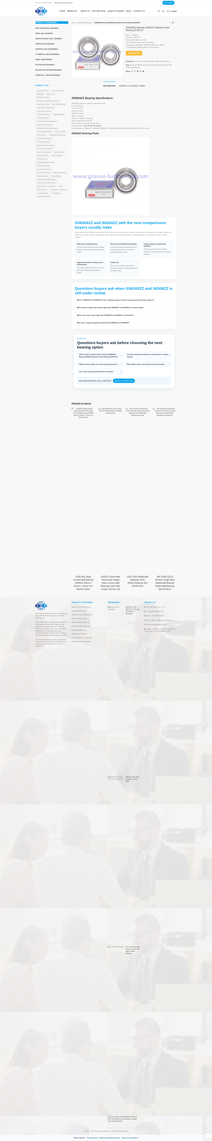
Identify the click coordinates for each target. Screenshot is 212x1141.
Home (74, 23)
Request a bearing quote (124, 381)
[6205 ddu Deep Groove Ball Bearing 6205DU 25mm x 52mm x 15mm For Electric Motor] (83, 491)
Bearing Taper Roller (43, 104)
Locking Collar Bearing (44, 152)
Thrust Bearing (56, 193)
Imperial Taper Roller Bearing (46, 145)
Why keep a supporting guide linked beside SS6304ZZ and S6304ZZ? (103, 323)
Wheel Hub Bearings (79, 630)
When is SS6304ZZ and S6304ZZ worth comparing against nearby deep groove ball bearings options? (115, 300)
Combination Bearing (43, 114)
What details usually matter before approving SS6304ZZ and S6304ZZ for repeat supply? (110, 307)
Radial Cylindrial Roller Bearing (46, 179)
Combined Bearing (58, 114)
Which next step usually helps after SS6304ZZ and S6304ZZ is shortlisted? (105, 315)
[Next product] (175, 22)
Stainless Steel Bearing (154, 65)
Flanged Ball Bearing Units (57, 135)
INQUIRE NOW (135, 53)
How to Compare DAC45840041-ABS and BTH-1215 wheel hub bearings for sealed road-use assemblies (122, 1119)
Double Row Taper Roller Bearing (47, 128)
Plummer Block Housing (44, 169)
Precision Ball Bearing (43, 172)
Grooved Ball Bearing (43, 142)
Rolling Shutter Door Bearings (82, 638)
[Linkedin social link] (140, 71)
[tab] (109, 84)
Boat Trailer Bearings (59, 104)
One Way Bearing (57, 155)
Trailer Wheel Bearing (43, 196)
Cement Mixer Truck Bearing (45, 108)
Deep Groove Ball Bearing (45, 125)
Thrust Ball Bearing (42, 193)
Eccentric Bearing (60, 131)
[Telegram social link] (143, 71)
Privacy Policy (92, 1138)
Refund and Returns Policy (109, 1138)
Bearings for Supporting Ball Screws (48, 101)
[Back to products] (172, 22)
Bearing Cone (51, 94)
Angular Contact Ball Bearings (82, 615)
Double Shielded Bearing (44, 131)
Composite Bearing (43, 118)
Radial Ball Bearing (43, 176)
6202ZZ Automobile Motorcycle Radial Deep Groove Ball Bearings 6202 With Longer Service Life (110, 582)
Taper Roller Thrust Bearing (58, 190)
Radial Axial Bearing (59, 172)
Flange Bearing (41, 135)
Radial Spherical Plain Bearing (46, 183)
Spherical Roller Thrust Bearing (46, 186)
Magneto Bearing (59, 152)
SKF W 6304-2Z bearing (92, 126)
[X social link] (134, 71)
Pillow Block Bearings (79, 634)
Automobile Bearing (43, 90)
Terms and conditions (130, 1138)
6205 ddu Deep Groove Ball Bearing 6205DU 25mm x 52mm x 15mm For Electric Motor (83, 582)
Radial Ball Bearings (85, 23)
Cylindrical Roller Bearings (81, 626)
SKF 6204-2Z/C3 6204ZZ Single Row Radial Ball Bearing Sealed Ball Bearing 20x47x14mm (164, 582)
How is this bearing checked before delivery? (96, 371)
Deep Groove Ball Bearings (144, 61)
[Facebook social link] (132, 71)
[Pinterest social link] (137, 71)
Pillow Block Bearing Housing (46, 162)
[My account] (163, 11)
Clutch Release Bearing (44, 111)
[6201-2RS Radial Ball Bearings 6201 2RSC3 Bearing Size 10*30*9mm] (138, 491)
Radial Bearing (56, 176)
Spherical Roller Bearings (80, 622)
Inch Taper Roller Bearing (44, 148)
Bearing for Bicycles (43, 97)
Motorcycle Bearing (43, 155)
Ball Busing (40, 94)
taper (60, 186)
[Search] (159, 11)
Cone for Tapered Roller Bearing (47, 121)
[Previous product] (170, 22)
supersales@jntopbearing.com (63, 3)
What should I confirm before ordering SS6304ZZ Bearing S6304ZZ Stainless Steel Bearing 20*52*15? (98, 355)
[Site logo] (41, 11)
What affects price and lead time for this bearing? (145, 364)
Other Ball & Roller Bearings (81, 641)
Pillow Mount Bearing (43, 166)
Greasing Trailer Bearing (44, 138)
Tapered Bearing (42, 190)
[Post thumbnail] (116, 689)
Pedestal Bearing (42, 159)
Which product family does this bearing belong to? (98, 364)
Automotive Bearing (58, 90)
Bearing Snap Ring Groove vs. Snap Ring (132, 779)
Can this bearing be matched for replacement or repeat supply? (147, 355)
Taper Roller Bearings (79, 618)
